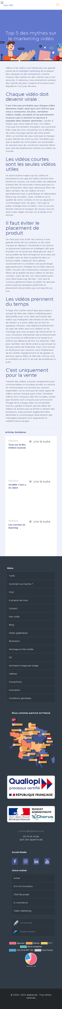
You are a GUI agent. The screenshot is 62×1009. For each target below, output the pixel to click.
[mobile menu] (57, 5)
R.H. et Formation (23, 886)
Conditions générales (20, 698)
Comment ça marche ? (21, 584)
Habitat (13, 673)
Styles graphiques (18, 633)
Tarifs (12, 575)
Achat (17, 878)
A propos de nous (18, 600)
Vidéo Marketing (22, 910)
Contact (13, 608)
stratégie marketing (29, 71)
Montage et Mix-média (21, 649)
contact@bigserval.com (31, 831)
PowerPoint (15, 682)
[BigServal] (7, 5)
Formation (14, 690)
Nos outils (14, 616)
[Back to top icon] (55, 1002)
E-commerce (21, 902)
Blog (11, 624)
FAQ (11, 592)
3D (10, 657)
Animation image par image (23, 665)
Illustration (14, 641)
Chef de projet (21, 894)
